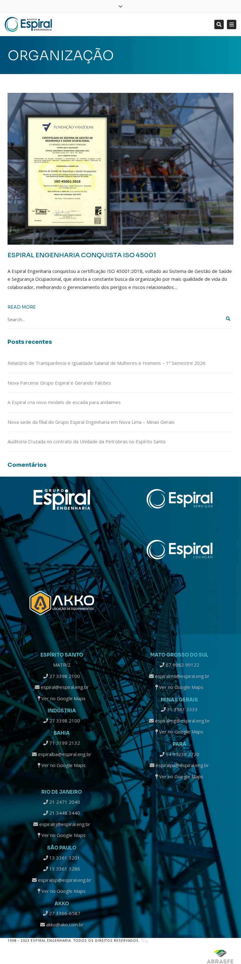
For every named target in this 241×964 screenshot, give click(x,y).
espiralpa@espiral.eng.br (181, 765)
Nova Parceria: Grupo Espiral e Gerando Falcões (59, 383)
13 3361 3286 (64, 868)
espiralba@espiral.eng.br (64, 754)
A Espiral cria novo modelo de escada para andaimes (64, 402)
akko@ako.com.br (64, 924)
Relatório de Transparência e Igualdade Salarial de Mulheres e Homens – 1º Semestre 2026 (107, 363)
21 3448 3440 (64, 813)
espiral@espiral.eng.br (64, 687)
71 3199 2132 (64, 743)
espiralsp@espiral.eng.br (64, 880)
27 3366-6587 (64, 913)
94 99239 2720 (181, 754)
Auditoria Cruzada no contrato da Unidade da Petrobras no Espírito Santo (87, 441)
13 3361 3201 (64, 858)
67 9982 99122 (181, 665)
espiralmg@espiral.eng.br (182, 720)
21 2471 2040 (64, 802)
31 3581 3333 (182, 709)
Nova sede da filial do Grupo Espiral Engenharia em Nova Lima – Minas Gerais (91, 422)
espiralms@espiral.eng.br (182, 676)
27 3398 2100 (64, 676)
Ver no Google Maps (63, 698)
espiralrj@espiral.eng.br (64, 824)
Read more (22, 307)
